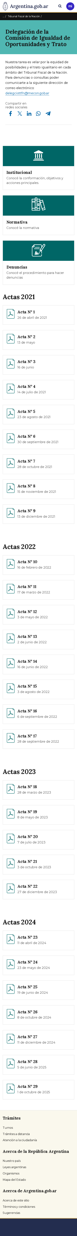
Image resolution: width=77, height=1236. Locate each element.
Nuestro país (12, 1161)
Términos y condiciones (19, 1206)
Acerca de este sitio (16, 1200)
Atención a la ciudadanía (20, 1140)
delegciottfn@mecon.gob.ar (27, 93)
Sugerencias (11, 1213)
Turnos (8, 1127)
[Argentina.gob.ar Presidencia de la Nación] (27, 6)
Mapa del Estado (14, 1179)
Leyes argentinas (14, 1167)
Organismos (11, 1173)
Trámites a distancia (16, 1134)
